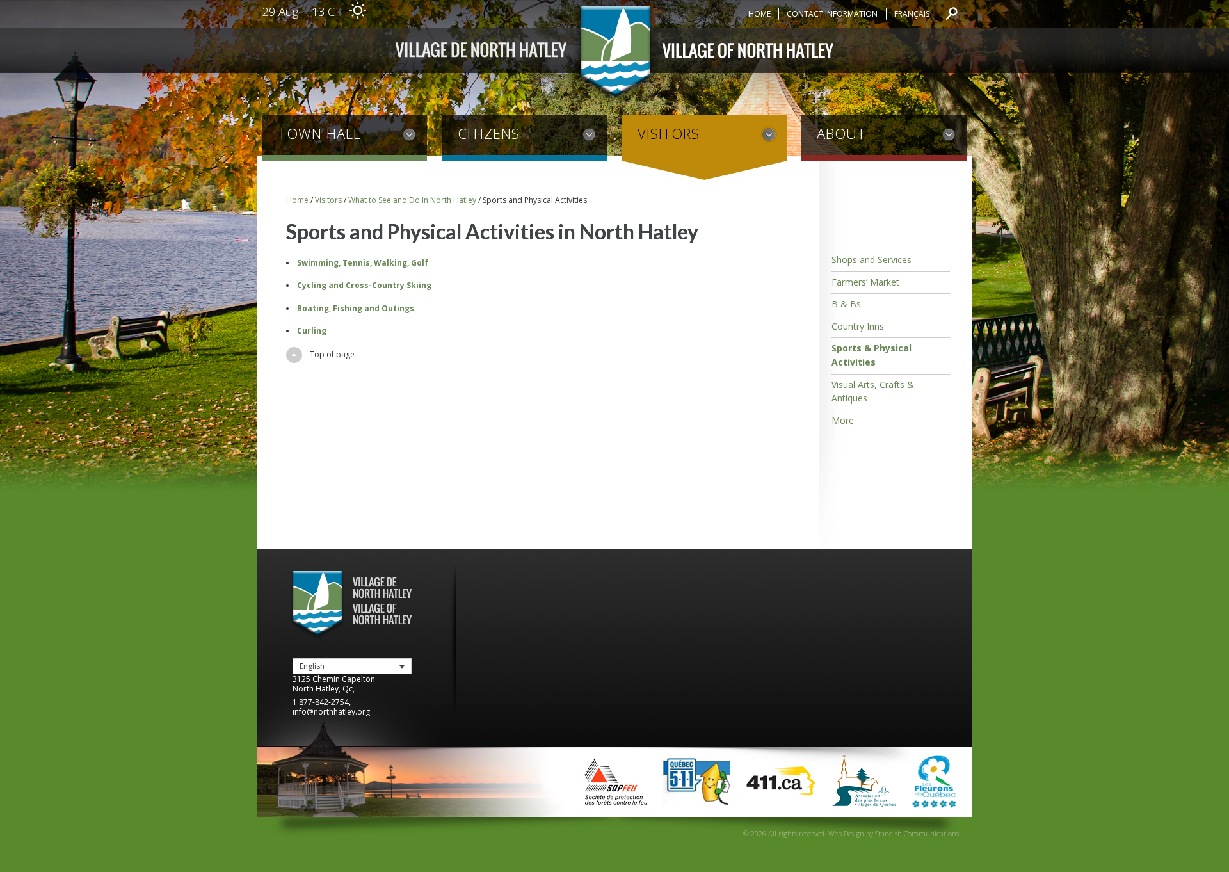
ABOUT (841, 133)
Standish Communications (917, 833)
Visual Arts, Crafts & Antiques (872, 391)
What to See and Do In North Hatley (412, 200)
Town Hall (319, 133)
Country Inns (857, 326)
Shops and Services (871, 260)
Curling (311, 330)
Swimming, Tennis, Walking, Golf (362, 262)
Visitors (669, 133)
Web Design (846, 833)
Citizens (489, 133)
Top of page (332, 354)
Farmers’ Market (865, 282)
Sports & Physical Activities (871, 355)
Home (759, 13)
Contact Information (832, 13)
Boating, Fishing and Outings (355, 308)
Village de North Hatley (614, 54)
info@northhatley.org (331, 711)
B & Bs (846, 304)
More (842, 420)
